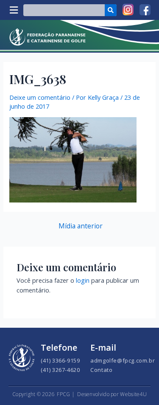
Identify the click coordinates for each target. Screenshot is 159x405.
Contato (101, 370)
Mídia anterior (81, 226)
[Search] (111, 10)
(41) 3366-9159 (60, 360)
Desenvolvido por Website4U (112, 394)
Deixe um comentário (39, 97)
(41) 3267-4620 (60, 370)
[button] (13, 10)
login (82, 280)
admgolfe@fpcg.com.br (122, 360)
